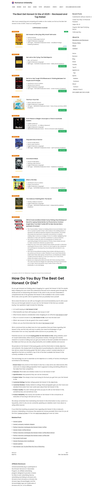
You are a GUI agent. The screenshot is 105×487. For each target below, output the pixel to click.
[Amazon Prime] (65, 46)
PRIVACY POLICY (78, 89)
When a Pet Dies (31, 180)
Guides (35, 7)
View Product (62, 49)
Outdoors (76, 81)
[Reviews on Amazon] (19, 47)
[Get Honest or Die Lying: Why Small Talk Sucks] (19, 39)
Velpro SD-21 (76, 24)
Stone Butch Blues (32, 158)
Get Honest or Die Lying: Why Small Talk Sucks (41, 34)
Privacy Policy (76, 43)
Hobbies (75, 78)
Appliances (75, 70)
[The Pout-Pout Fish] (19, 104)
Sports (74, 76)
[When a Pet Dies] (19, 184)
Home (13, 7)
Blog (24, 7)
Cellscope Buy (76, 32)
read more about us (42, 413)
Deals (29, 7)
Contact (75, 48)
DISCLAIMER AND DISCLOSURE (73, 7)
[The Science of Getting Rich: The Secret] (19, 203)
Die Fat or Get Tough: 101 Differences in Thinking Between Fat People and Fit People (46, 79)
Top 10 (40, 7)
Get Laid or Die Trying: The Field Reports (39, 57)
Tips (74, 73)
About (74, 46)
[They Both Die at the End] (19, 144)
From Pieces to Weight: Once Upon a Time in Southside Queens (44, 120)
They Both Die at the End (34, 139)
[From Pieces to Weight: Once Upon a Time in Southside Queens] (19, 123)
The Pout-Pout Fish (32, 99)
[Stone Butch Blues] (19, 163)
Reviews (19, 7)
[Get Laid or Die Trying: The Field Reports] (19, 62)
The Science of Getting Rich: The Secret (39, 199)
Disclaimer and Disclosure (80, 40)
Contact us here (23, 413)
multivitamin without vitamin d (82, 17)
